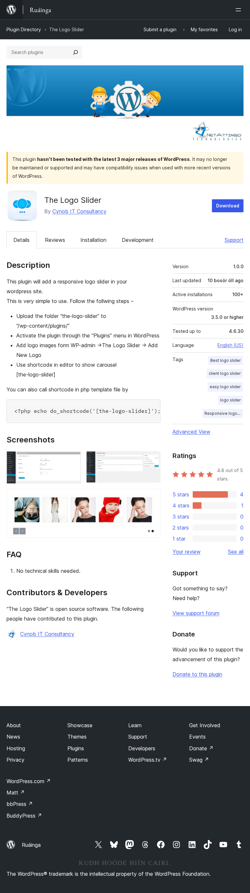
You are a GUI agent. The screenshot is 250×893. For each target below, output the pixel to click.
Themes (77, 736)
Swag (199, 759)
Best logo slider (225, 360)
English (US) (230, 345)
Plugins (75, 748)
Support (234, 240)
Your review (187, 551)
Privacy (15, 759)
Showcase (79, 725)
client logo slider (225, 373)
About (14, 725)
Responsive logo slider (223, 413)
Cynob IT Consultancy (79, 211)
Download (227, 205)
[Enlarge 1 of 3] (72, 460)
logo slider (230, 400)
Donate (201, 748)
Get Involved (204, 725)
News (13, 736)
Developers (141, 748)
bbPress (20, 804)
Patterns (77, 759)
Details (21, 240)
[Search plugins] (75, 52)
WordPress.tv (147, 759)
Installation (93, 240)
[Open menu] (239, 10)
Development (138, 240)
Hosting (16, 748)
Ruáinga (31, 845)
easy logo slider (225, 386)
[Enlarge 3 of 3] (151, 497)
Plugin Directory (24, 29)
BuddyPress (24, 815)
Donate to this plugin (197, 674)
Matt (16, 792)
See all (235, 551)
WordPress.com (29, 781)
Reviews (55, 240)
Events (197, 736)
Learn (135, 725)
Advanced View (191, 431)
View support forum (196, 613)
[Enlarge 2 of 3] (151, 460)
